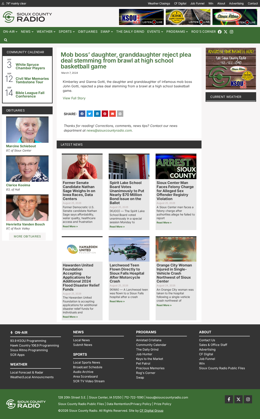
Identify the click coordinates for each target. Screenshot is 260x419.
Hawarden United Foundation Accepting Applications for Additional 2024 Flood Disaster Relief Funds (81, 277)
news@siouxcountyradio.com (109, 130)
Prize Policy (162, 404)
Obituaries (88, 32)
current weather (226, 97)
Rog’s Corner (203, 32)
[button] (5, 39)
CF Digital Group (151, 411)
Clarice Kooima (18, 185)
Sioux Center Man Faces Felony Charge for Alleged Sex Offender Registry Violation (175, 191)
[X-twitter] (226, 32)
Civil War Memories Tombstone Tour (32, 80)
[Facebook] (220, 32)
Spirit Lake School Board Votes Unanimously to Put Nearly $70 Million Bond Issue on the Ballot (127, 193)
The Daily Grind (130, 32)
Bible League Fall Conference (30, 94)
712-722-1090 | (135, 397)
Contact (253, 3)
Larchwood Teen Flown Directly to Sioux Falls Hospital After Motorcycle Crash (127, 273)
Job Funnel (197, 3)
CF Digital (180, 3)
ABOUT (205, 332)
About (221, 3)
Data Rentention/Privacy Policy (129, 404)
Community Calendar (25, 52)
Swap (105, 32)
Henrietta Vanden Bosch (25, 224)
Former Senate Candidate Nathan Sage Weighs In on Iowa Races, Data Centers (79, 191)
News (26, 32)
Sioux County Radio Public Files (81, 404)
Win (210, 3)
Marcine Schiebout (21, 146)
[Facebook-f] (229, 399)
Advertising (236, 3)
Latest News (72, 144)
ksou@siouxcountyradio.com (167, 397)
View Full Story (74, 98)
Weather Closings (159, 3)
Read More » (70, 226)
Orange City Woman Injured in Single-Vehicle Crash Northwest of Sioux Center (174, 273)
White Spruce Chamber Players (30, 66)
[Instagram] (231, 32)
